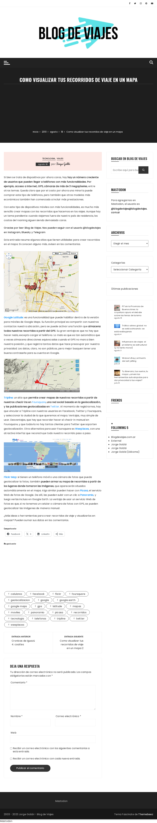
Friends (116, 400)
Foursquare (39, 402)
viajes (60, 158)
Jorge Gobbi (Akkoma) (125, 452)
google (44, 600)
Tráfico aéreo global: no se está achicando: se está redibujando (130, 328)
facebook (38, 594)
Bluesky (26, 232)
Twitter (54, 406)
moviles (15, 612)
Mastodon (61, 801)
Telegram (39, 232)
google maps (19, 606)
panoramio (37, 612)
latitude (57, 606)
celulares (16, 594)
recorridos (80, 612)
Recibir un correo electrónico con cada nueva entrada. (46, 758)
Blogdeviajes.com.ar (123, 437)
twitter (80, 618)
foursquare (78, 594)
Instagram (14, 232)
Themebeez (145, 814)
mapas (77, 606)
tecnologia (48, 158)
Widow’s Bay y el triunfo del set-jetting (134, 360)
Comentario (19, 682)
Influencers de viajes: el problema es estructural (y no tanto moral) (130, 344)
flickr (58, 594)
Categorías (118, 263)
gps (39, 606)
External (116, 441)
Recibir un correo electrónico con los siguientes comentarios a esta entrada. (51, 750)
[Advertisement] (78, 107)
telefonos (40, 618)
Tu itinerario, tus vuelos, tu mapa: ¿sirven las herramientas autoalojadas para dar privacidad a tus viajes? (131, 376)
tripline (61, 618)
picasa (59, 612)
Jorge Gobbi (63, 164)
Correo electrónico (68, 716)
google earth (67, 600)
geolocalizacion (20, 600)
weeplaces (17, 625)
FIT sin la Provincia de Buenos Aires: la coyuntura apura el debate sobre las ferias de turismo (128, 311)
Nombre (17, 716)
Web (13, 732)
